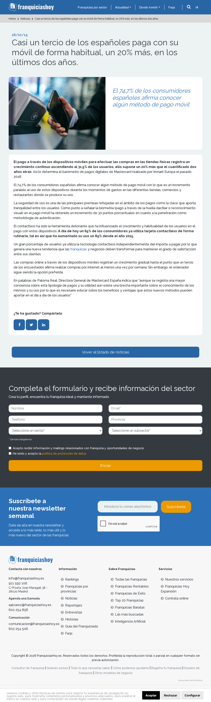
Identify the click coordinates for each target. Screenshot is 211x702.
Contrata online (177, 598)
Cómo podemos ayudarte (131, 668)
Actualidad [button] (122, 7)
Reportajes (73, 605)
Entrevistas (73, 612)
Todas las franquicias (131, 579)
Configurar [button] (192, 695)
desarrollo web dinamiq (190, 680)
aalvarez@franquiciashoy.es (30, 605)
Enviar (105, 465)
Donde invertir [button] (148, 7)
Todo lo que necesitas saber (90, 668)
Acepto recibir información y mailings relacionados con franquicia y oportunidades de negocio (78, 448)
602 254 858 (18, 610)
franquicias (79, 249)
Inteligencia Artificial (130, 621)
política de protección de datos (64, 453)
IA (197, 7)
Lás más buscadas (129, 614)
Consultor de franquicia (28, 668)
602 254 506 (18, 629)
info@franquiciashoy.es (26, 578)
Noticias (71, 598)
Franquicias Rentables (132, 586)
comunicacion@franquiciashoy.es (34, 624)
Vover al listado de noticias (105, 352)
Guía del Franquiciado (81, 626)
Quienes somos (57, 668)
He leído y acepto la (49, 453)
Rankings (72, 579)
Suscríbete (176, 507)
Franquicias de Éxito (130, 593)
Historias (71, 619)
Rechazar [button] (170, 695)
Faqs (171, 7)
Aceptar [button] (151, 695)
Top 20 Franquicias (129, 600)
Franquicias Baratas (130, 607)
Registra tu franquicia (166, 668)
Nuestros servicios (179, 579)
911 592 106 (18, 583)
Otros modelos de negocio (113, 673)
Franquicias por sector (92, 7)
